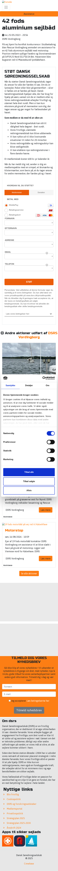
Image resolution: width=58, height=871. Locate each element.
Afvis (29, 490)
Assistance (29, 14)
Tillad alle (29, 472)
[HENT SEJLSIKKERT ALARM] (19, 841)
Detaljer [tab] (29, 385)
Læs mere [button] (46, 510)
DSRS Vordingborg (38, 335)
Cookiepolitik (14, 799)
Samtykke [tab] (10, 385)
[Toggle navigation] (6, 7)
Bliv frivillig (13, 794)
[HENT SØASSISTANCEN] (7, 841)
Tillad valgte (29, 481)
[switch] (51, 442)
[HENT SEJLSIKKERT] (31, 841)
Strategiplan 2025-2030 (19, 823)
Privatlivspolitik (15, 813)
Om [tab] (47, 385)
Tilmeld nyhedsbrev (29, 710)
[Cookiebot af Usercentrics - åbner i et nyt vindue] (42, 378)
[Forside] (7, 1)
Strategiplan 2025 (16, 818)
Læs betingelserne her (38, 700)
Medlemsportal (14, 808)
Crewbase (29, 863)
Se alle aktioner (29, 573)
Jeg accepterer (30, 700)
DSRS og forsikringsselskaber (21, 804)
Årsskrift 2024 (14, 827)
